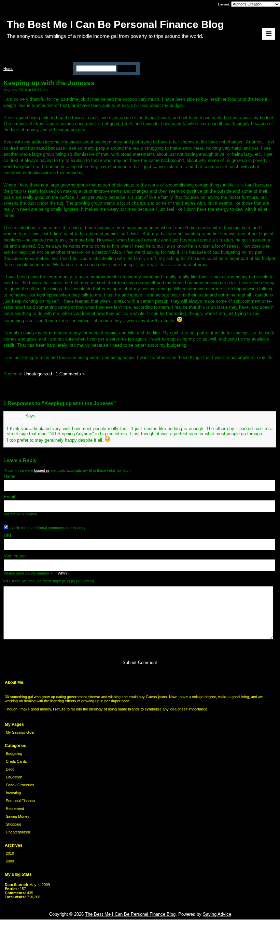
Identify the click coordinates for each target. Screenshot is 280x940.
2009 (10, 861)
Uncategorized (18, 832)
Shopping (13, 824)
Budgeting (14, 753)
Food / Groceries (20, 785)
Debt (10, 769)
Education (14, 777)
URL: (9, 535)
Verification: (15, 555)
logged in (41, 470)
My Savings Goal (20, 732)
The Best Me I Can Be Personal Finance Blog (130, 914)
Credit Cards (16, 761)
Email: (10, 496)
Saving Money (17, 816)
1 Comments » (70, 373)
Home (8, 69)
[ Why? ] (62, 573)
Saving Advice (217, 914)
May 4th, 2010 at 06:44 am (29, 420)
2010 (10, 853)
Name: (10, 476)
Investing (13, 793)
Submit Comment (140, 662)
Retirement (15, 808)
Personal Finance (20, 801)
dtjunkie (15, 415)
